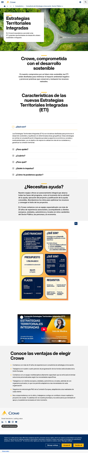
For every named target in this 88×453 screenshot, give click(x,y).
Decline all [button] (78, 445)
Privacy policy (5, 451)
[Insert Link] (3, 422)
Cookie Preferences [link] (11, 426)
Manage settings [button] (52, 445)
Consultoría (19, 6)
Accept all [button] (66, 445)
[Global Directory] (80, 2)
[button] (86, 435)
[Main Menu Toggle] (2, 2)
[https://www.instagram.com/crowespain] (13, 422)
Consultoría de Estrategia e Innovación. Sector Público (44, 6)
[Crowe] (10, 2)
